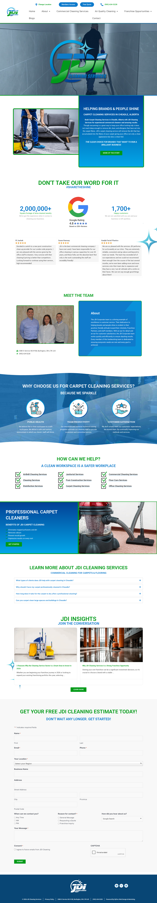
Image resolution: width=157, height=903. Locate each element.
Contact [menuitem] (96, 18)
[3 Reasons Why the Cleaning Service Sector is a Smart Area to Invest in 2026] (45, 645)
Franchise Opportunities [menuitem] (136, 11)
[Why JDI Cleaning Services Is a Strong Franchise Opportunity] (111, 645)
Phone (83, 748)
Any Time (20, 817)
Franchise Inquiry (67, 823)
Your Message (21, 828)
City (15, 799)
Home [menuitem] (32, 11)
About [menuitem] (45, 11)
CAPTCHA (95, 846)
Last (81, 743)
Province (83, 799)
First (16, 743)
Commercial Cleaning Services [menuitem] (72, 11)
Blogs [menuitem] (32, 18)
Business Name (21, 769)
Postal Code (19, 809)
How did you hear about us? (114, 814)
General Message (67, 817)
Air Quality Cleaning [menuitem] (105, 11)
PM (17, 823)
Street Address (20, 790)
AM (17, 820)
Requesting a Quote (68, 820)
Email (17, 748)
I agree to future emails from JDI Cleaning (33, 849)
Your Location (21, 759)
